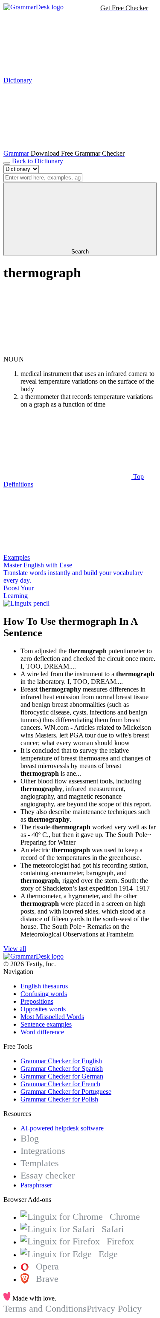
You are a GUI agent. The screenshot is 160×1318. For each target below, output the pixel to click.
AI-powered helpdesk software (62, 1128)
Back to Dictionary (37, 161)
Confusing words (43, 993)
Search (80, 251)
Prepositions (36, 1001)
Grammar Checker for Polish (59, 1099)
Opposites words (43, 1009)
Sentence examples (46, 1024)
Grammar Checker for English (61, 1061)
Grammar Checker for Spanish (61, 1068)
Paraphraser (36, 1185)
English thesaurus (44, 986)
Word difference (42, 1032)
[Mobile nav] (6, 163)
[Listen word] (67, 351)
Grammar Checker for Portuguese (65, 1091)
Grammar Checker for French (60, 1083)
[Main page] (33, 7)
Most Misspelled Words (52, 1016)
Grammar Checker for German (61, 1076)
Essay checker (47, 1175)
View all (14, 948)
